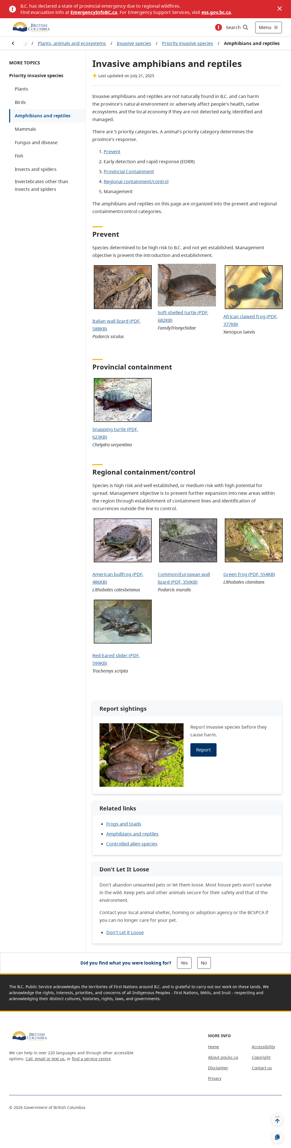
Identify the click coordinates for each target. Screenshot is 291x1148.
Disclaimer (218, 1068)
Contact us (262, 1068)
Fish (19, 156)
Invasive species (134, 43)
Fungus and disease (36, 142)
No (204, 963)
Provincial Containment (129, 171)
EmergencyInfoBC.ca (93, 12)
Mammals (25, 129)
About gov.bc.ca (223, 1057)
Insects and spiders (36, 169)
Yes (184, 963)
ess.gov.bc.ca (216, 12)
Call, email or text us (45, 1058)
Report (203, 750)
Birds (20, 102)
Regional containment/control (136, 181)
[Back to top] (277, 1119)
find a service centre (91, 1058)
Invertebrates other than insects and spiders (41, 185)
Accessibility (263, 1046)
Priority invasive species (187, 43)
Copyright (261, 1057)
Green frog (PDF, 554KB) (249, 574)
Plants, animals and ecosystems (72, 43)
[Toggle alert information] (218, 27)
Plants (21, 89)
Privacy (214, 1078)
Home (213, 1046)
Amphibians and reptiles (42, 116)
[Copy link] (277, 1137)
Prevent (112, 151)
